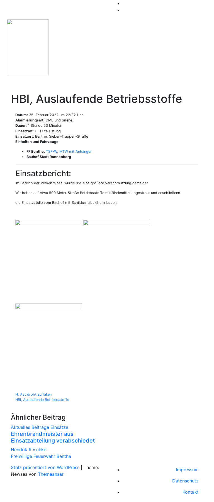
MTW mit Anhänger (75, 151)
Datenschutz (185, 481)
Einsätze (59, 427)
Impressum (187, 469)
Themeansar (51, 474)
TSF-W (51, 151)
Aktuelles (21, 427)
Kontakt (191, 492)
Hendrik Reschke (28, 449)
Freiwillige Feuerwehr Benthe (111, 46)
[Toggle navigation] (17, 84)
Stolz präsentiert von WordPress (46, 467)
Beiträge (40, 427)
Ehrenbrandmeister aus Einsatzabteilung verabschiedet (53, 437)
